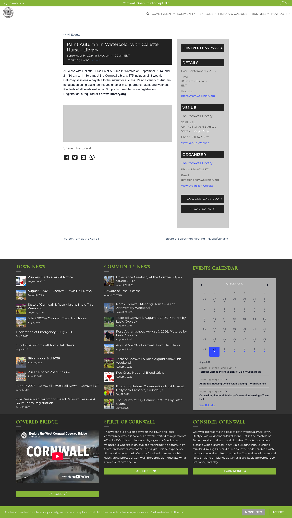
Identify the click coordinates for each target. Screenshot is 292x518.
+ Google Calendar (203, 198)
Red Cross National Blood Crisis (140, 372)
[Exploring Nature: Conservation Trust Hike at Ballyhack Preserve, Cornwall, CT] (109, 390)
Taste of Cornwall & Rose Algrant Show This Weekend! (60, 306)
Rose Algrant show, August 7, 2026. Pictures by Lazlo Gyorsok (151, 333)
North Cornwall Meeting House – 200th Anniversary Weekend (146, 306)
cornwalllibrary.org (112, 94)
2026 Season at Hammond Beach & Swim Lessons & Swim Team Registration (55, 401)
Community (186, 13)
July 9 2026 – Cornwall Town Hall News (57, 318)
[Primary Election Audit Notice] (21, 281)
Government (162, 13)
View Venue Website (195, 143)
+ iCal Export (202, 208)
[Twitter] (75, 157)
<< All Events (71, 34)
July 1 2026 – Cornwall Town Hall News (45, 345)
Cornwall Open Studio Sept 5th (146, 3)
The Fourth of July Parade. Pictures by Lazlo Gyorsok (149, 402)
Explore (206, 13)
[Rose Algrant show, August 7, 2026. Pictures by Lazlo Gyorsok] (109, 335)
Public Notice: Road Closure (49, 372)
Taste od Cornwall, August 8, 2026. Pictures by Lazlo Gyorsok (151, 319)
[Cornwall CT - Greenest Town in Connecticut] (15, 12)
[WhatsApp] (92, 157)
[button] (148, 13)
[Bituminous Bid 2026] (21, 362)
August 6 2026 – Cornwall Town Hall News (60, 291)
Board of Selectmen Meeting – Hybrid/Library (197, 238)
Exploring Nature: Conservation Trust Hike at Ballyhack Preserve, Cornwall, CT (150, 388)
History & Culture (232, 13)
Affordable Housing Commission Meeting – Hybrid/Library (232, 383)
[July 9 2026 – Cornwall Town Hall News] (21, 322)
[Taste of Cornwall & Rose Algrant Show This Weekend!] (21, 309)
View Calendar (207, 405)
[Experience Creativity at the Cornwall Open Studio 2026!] (109, 281)
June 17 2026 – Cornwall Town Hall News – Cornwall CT (57, 386)
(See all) (95, 60)
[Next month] (267, 285)
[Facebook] (67, 157)
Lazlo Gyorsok (138, 453)
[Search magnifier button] (5, 3)
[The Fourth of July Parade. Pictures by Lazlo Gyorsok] (109, 404)
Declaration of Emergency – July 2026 (44, 332)
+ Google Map (199, 131)
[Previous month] (201, 285)
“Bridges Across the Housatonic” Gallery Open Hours (230, 371)
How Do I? (279, 13)
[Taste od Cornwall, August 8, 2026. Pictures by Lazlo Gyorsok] (109, 322)
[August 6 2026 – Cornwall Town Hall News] (21, 295)
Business (259, 13)
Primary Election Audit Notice (50, 277)
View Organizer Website (197, 185)
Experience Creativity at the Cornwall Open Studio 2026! (149, 279)
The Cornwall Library (196, 163)
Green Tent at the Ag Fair (81, 238)
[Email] (83, 157)
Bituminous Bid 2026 (44, 358)
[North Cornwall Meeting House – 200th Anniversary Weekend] (109, 308)
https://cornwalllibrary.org (198, 95)
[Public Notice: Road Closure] (21, 376)
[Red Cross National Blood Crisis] (109, 377)
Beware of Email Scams (122, 291)
